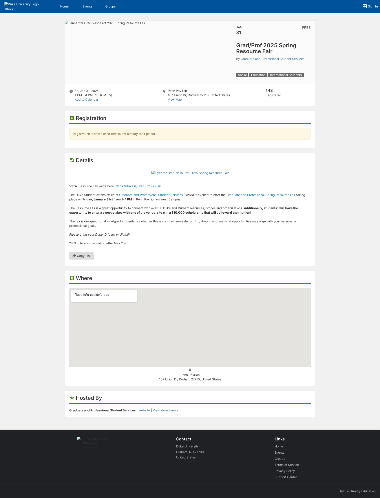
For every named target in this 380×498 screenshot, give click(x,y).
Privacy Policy (285, 471)
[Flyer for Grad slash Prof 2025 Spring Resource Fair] (190, 172)
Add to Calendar (86, 99)
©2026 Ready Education (358, 491)
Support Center (286, 477)
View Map (175, 99)
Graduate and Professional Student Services (272, 59)
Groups (110, 6)
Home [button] (64, 6)
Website (144, 410)
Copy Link (83, 256)
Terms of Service (287, 465)
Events (87, 6)
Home (279, 446)
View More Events (165, 410)
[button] (22, 6)
